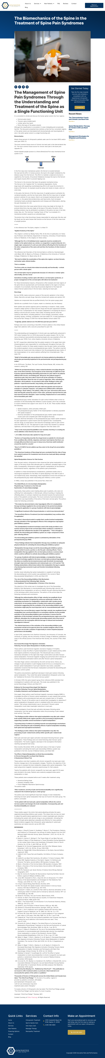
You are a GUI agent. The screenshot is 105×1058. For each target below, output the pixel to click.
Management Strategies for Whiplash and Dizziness (79, 137)
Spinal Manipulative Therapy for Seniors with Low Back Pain (79, 127)
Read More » (72, 121)
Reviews (65, 3)
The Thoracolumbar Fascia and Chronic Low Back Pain (79, 118)
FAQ (58, 3)
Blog (26, 7)
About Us (28, 3)
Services (36, 3)
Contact (73, 3)
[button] (15, 86)
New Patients (48, 3)
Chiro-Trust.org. (32, 997)
